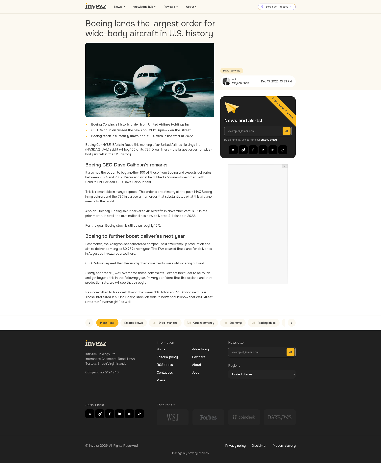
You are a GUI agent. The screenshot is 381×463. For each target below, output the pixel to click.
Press (161, 380)
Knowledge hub (143, 7)
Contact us (165, 372)
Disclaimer (259, 446)
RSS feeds (165, 365)
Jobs (195, 372)
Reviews (169, 7)
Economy (236, 323)
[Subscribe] (287, 131)
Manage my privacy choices (190, 453)
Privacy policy (235, 446)
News (118, 7)
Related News (133, 323)
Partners (198, 357)
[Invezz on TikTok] (282, 149)
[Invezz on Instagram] (272, 149)
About (190, 7)
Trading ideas (266, 323)
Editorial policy (167, 357)
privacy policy (269, 139)
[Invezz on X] (233, 149)
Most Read (107, 323)
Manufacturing (231, 70)
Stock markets (168, 323)
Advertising (200, 349)
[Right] (292, 323)
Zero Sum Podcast (277, 6)
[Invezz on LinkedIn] (263, 149)
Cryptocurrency (203, 323)
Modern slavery (284, 446)
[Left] (89, 323)
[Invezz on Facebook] (253, 149)
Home (161, 349)
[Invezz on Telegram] (243, 149)
